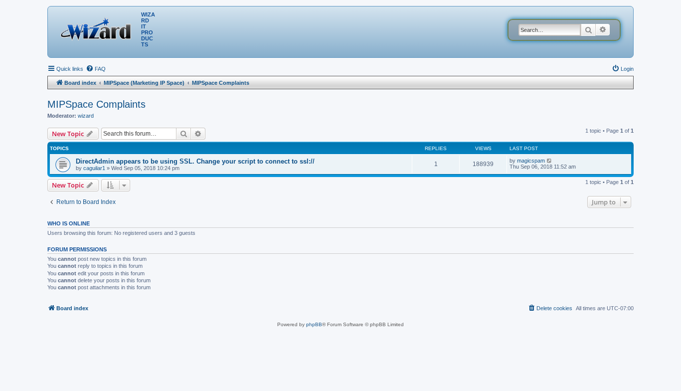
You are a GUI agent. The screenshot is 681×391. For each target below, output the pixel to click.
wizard (86, 116)
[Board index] (98, 27)
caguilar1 (94, 168)
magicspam (531, 161)
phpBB (314, 324)
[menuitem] (96, 69)
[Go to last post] (549, 161)
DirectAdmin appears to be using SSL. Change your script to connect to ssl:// (195, 161)
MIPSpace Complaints (96, 104)
